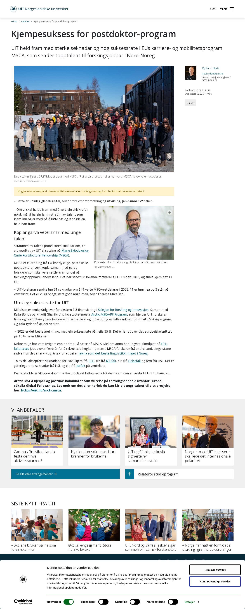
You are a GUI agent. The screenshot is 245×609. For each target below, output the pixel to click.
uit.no (14, 21)
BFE (91, 361)
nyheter (25, 21)
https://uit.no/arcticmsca (41, 390)
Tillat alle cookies (215, 569)
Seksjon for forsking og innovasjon (123, 309)
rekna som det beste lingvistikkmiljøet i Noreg (113, 353)
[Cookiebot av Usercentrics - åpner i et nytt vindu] (23, 602)
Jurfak (81, 365)
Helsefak (135, 361)
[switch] (103, 602)
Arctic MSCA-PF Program (109, 314)
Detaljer (190, 601)
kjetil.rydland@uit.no (212, 73)
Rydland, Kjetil (210, 68)
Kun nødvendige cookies (215, 581)
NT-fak (111, 361)
